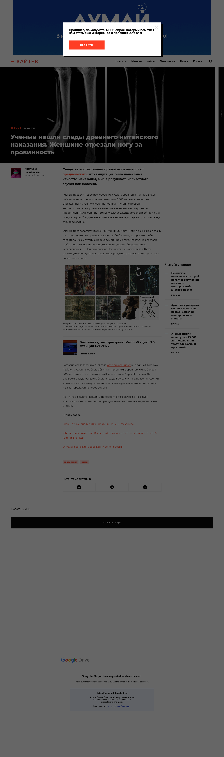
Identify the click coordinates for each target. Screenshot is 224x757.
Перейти (86, 45)
